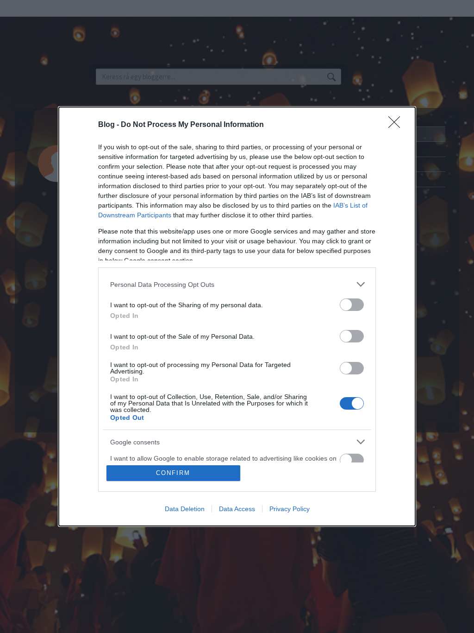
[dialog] (237, 316)
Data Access (237, 509)
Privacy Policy (289, 509)
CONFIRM (173, 472)
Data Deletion (185, 509)
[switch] (352, 304)
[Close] (397, 125)
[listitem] (237, 284)
